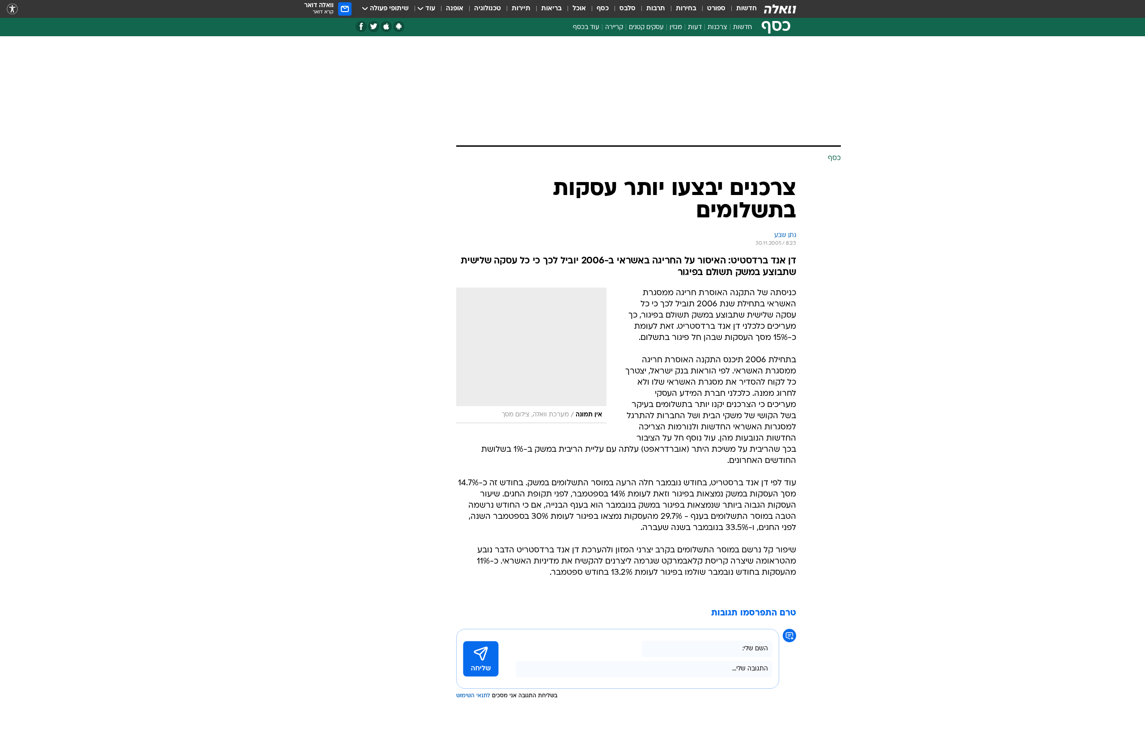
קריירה (614, 27)
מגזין (676, 27)
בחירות (686, 8)
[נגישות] (12, 9)
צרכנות (717, 27)
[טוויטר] (373, 26)
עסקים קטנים (646, 27)
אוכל (579, 8)
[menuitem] (741, 9)
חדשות (746, 8)
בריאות (551, 8)
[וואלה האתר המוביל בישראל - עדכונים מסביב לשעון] (780, 8)
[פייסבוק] (361, 26)
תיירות (521, 8)
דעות (695, 27)
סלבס (627, 8)
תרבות (655, 8)
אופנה (454, 8)
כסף (603, 8)
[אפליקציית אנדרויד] (398, 26)
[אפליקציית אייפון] (386, 26)
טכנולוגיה (487, 8)
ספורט (716, 8)
